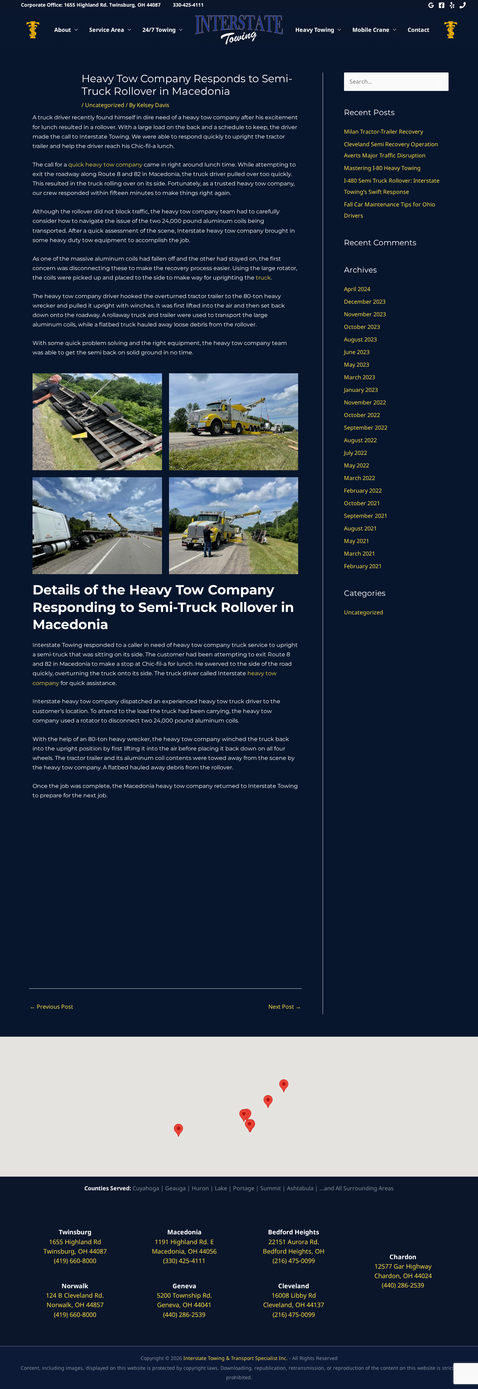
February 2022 (363, 490)
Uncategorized (104, 105)
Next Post (284, 1006)
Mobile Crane (370, 30)
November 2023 (365, 314)
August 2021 (360, 528)
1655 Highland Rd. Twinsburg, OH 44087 (112, 4)
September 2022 (365, 427)
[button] (178, 1130)
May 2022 (356, 465)
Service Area (106, 30)
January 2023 (361, 390)
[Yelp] (452, 5)
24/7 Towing (159, 30)
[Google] (431, 5)
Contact (418, 30)
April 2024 (357, 289)
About (62, 30)
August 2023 (360, 339)
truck (263, 277)
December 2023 (365, 301)
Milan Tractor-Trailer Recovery (385, 131)
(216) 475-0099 (294, 1260)
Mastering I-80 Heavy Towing (382, 168)
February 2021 (363, 566)
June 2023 (357, 352)
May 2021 (356, 541)
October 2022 (362, 415)
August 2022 (360, 440)
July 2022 (355, 453)
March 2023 (359, 377)
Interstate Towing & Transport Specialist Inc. (235, 1358)
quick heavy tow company (105, 164)
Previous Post (51, 1006)
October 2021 (362, 503)
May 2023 (356, 364)
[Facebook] (441, 5)
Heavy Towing (314, 30)
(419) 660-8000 (75, 1260)
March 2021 (359, 553)
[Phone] (462, 5)
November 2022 (365, 402)
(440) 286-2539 (184, 1314)
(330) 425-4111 (184, 1260)
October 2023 (362, 327)
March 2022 (359, 478)
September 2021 (365, 516)
